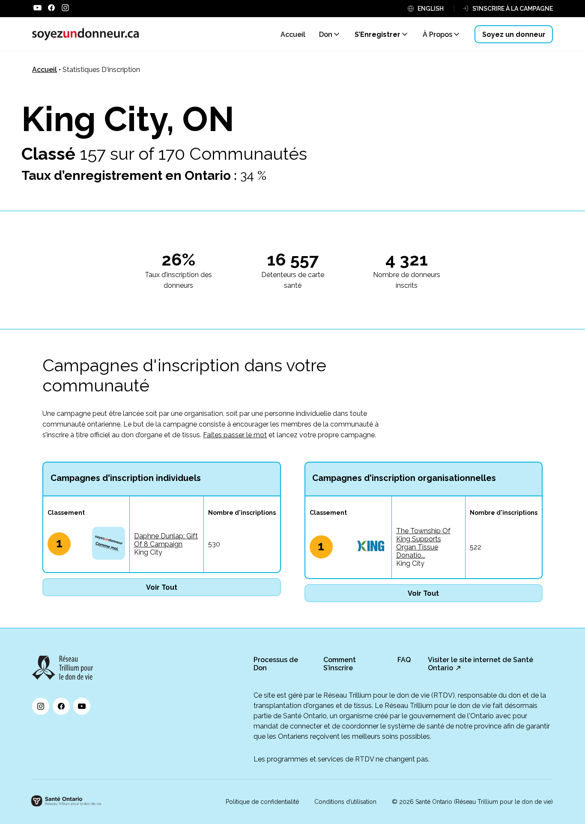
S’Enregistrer (377, 34)
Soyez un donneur (514, 34)
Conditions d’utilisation (345, 801)
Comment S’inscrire (339, 664)
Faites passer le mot (235, 435)
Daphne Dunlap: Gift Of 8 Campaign (166, 540)
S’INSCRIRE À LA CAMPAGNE (512, 8)
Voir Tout (161, 587)
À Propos (437, 34)
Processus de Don (276, 664)
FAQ (404, 660)
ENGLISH (431, 8)
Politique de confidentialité (262, 801)
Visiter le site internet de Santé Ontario (480, 664)
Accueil (44, 70)
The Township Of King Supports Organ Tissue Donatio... (423, 543)
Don (325, 34)
